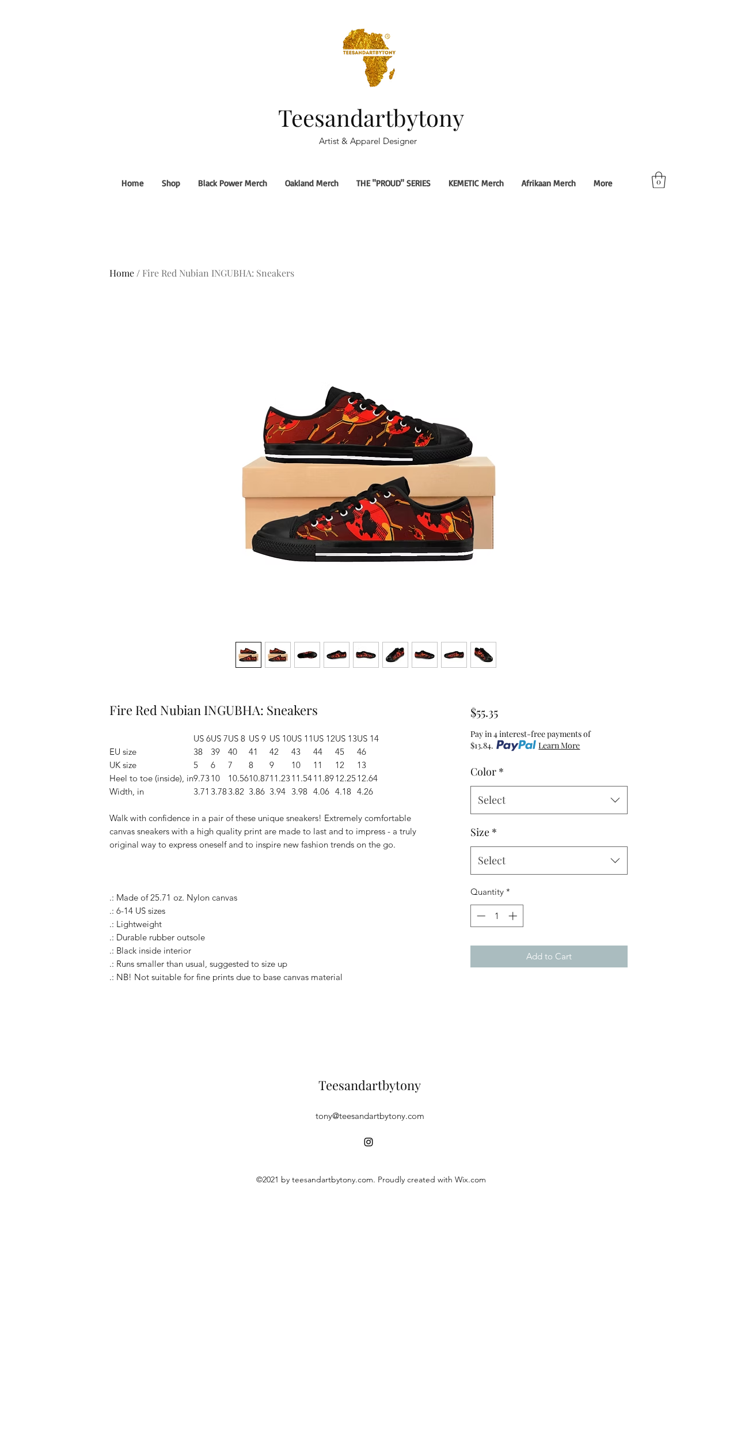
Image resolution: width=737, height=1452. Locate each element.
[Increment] (514, 916)
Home (121, 273)
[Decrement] (480, 916)
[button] (659, 180)
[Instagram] (368, 1142)
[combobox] (549, 800)
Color (487, 771)
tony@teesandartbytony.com (370, 1115)
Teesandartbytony (371, 117)
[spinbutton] (496, 916)
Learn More (559, 745)
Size (483, 832)
